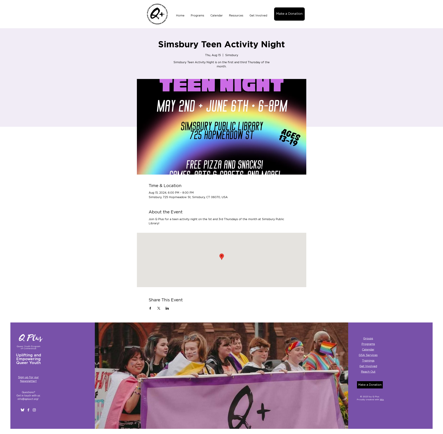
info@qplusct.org (28, 399)
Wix (382, 399)
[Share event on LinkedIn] (167, 308)
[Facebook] (28, 410)
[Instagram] (34, 410)
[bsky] (22, 410)
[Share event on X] (158, 308)
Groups (368, 338)
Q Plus (30, 338)
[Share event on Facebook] (150, 308)
